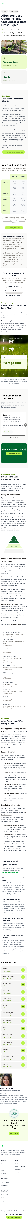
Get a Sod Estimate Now (14, 1217)
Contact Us (18, 1164)
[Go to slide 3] (13, 437)
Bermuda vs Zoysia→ (14, 287)
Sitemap (17, 1172)
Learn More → (8, 432)
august (3, 374)
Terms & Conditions (20, 1166)
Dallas (3, 732)
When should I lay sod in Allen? (13, 33)
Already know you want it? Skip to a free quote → (14, 457)
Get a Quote (14, 1133)
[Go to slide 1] (10, 437)
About (2, 1164)
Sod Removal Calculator (4, 1190)
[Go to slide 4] (14, 437)
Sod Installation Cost (6, 1194)
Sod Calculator (5, 1182)
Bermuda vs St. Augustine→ (14, 291)
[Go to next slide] (25, 425)
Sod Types (4, 1198)
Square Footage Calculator (5, 1186)
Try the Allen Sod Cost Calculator (13, 152)
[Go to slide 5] (15, 437)
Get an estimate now (14, 453)
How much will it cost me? (11, 30)
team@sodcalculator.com (10, 872)
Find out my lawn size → (14, 228)
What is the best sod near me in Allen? (15, 35)
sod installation (7, 221)
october (18, 374)
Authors (3, 1167)
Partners (3, 1173)
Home (2, 1170)
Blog (2, 1201)
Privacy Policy (18, 1169)
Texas (5, 11)
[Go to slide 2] (11, 437)
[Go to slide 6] (17, 437)
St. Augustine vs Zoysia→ (14, 295)
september (11, 374)
